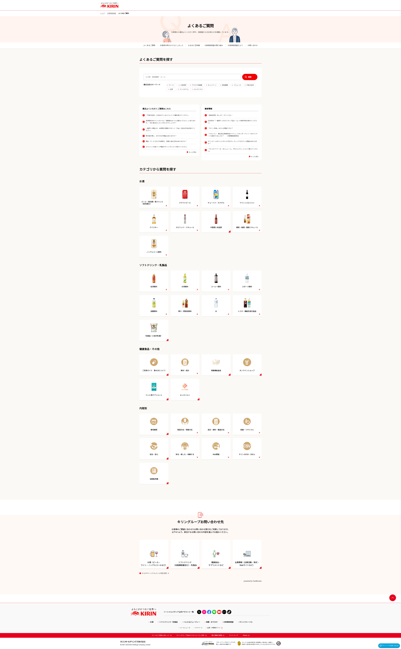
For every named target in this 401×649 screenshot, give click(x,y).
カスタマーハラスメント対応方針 (155, 573)
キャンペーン (212, 85)
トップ (102, 13)
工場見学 (183, 85)
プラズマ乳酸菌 (197, 85)
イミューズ (237, 85)
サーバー (172, 85)
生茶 (171, 89)
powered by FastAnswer (253, 581)
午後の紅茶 (250, 85)
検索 (249, 77)
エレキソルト (198, 89)
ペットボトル (184, 89)
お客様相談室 (111, 13)
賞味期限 (225, 85)
